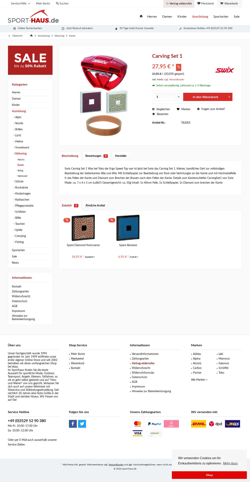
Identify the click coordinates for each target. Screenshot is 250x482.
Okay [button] (209, 475)
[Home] (141, 17)
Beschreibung (70, 156)
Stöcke (18, 181)
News (15, 263)
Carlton (197, 368)
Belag (20, 170)
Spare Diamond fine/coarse (83, 245)
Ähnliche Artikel (95, 205)
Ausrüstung (19, 111)
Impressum (18, 311)
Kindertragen (22, 193)
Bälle (17, 218)
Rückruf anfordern (82, 28)
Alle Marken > (199, 379)
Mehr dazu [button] (230, 463)
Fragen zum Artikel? (213, 109)
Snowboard (21, 147)
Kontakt (16, 286)
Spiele (18, 230)
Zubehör (69, 205)
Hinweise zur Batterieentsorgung (23, 318)
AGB (14, 306)
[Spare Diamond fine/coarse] (83, 227)
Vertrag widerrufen (143, 363)
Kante (20, 165)
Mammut (224, 358)
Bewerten (162, 114)
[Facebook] (73, 424)
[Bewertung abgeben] (183, 61)
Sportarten (18, 250)
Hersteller (121, 156)
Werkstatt (22, 176)
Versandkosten (116, 464)
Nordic (18, 123)
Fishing (19, 242)
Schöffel (223, 368)
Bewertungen (95, 156)
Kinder (16, 105)
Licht (17, 135)
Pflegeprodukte (23, 205)
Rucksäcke (21, 187)
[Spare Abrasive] (128, 227)
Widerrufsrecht (21, 296)
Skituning (20, 153)
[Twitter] (82, 424)
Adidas (197, 354)
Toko (221, 372)
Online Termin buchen (30, 28)
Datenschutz (19, 301)
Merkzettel (77, 358)
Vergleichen (162, 109)
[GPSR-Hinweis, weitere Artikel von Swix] (225, 69)
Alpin (17, 117)
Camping (20, 236)
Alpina (196, 358)
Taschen (19, 224)
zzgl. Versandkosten (174, 79)
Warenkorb (77, 363)
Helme (18, 141)
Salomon (224, 363)
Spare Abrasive (128, 245)
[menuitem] (229, 3)
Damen (16, 98)
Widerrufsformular (143, 372)
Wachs (20, 159)
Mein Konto (78, 354)
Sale (14, 256)
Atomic (197, 363)
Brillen (18, 129)
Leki (221, 354)
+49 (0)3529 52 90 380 (27, 421)
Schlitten (20, 212)
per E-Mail (21, 440)
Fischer (197, 372)
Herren (16, 92)
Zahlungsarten (20, 291)
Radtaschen (21, 199)
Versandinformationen (145, 354)
